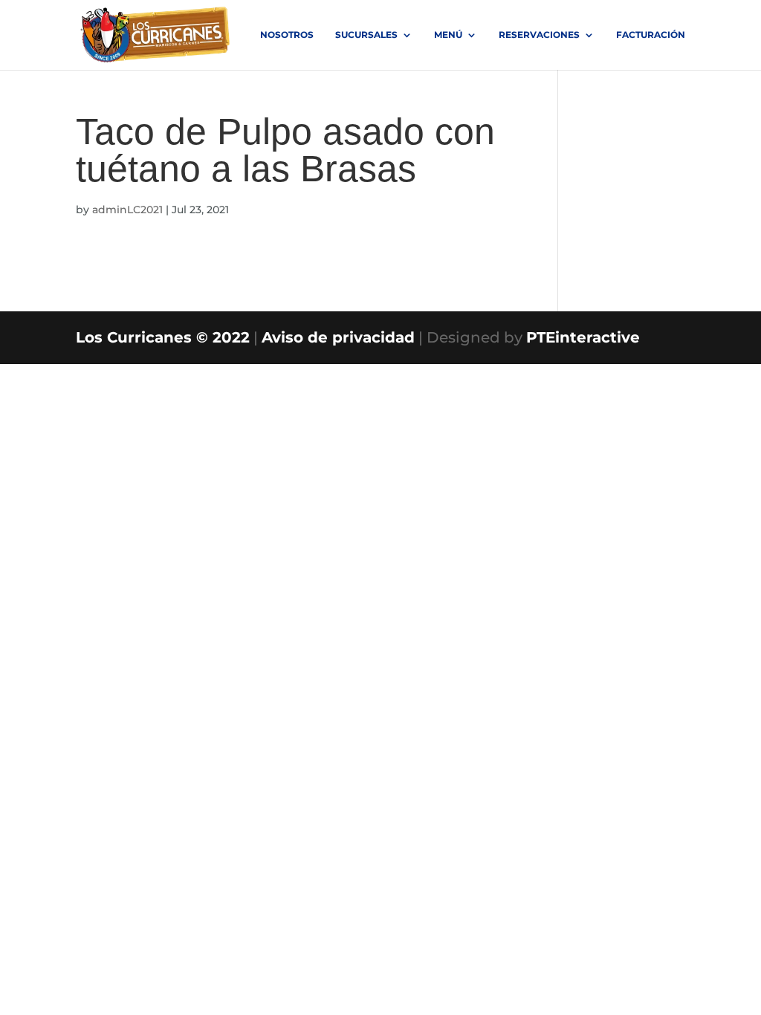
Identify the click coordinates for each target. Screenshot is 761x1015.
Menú (448, 35)
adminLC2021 (127, 209)
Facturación (650, 35)
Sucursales (366, 35)
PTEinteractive (583, 337)
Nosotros (287, 35)
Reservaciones (539, 35)
